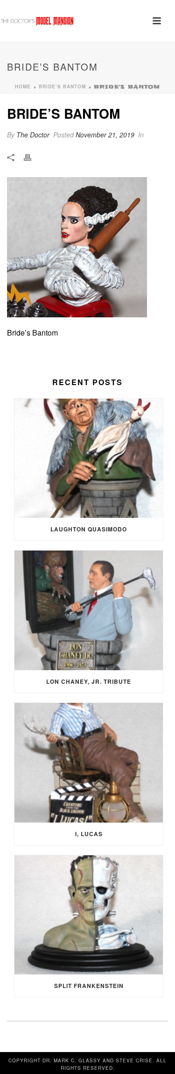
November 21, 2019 (105, 134)
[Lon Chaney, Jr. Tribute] (88, 610)
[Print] (32, 156)
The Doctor (32, 134)
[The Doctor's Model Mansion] (37, 21)
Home (23, 86)
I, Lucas (89, 834)
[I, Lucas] (88, 763)
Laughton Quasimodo (88, 529)
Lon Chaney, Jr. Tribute (88, 681)
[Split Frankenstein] (88, 915)
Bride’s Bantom (62, 86)
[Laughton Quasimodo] (88, 458)
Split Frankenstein (89, 985)
